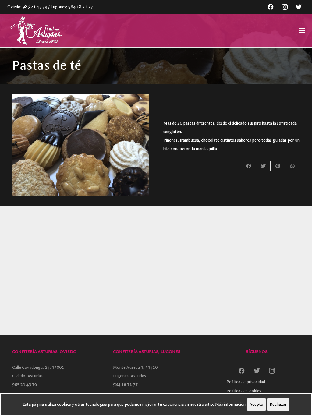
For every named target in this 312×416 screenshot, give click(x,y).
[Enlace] (35, 30)
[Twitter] (298, 7)
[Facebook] (270, 7)
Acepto (256, 404)
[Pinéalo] (278, 166)
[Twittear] (263, 166)
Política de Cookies (243, 390)
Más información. (231, 404)
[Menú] (302, 30)
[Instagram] (284, 7)
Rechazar (278, 404)
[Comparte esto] (248, 166)
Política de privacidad (245, 381)
